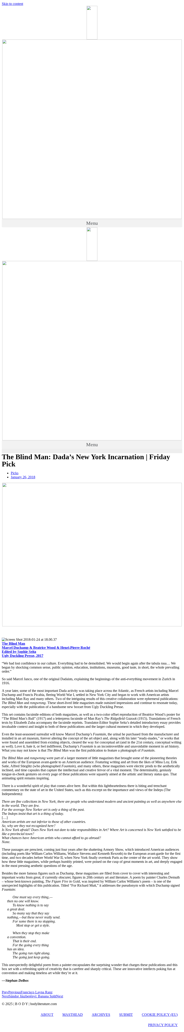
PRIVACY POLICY (163, 1025)
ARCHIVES (101, 1015)
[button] (92, 223)
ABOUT (47, 1015)
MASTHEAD (72, 1015)
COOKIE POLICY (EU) (160, 1015)
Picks (14, 473)
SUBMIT (126, 1015)
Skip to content (12, 4)
